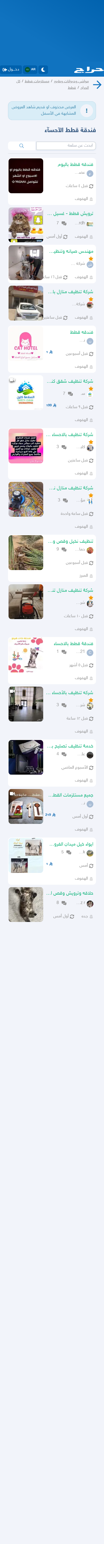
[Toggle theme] (43, 69)
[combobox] (66, 146)
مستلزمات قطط (37, 81)
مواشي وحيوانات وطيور (71, 81)
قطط (72, 87)
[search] (21, 146)
